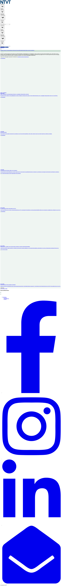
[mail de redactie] (31, 583)
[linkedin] (31, 525)
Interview (14, 50)
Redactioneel (22, 50)
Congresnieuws (9, 50)
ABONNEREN (2, 47)
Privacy (5, 299)
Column (5, 50)
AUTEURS (6, 47)
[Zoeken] (9, 24)
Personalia (18, 50)
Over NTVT (4, 297)
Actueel (1, 50)
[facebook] (31, 392)
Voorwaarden (6, 298)
